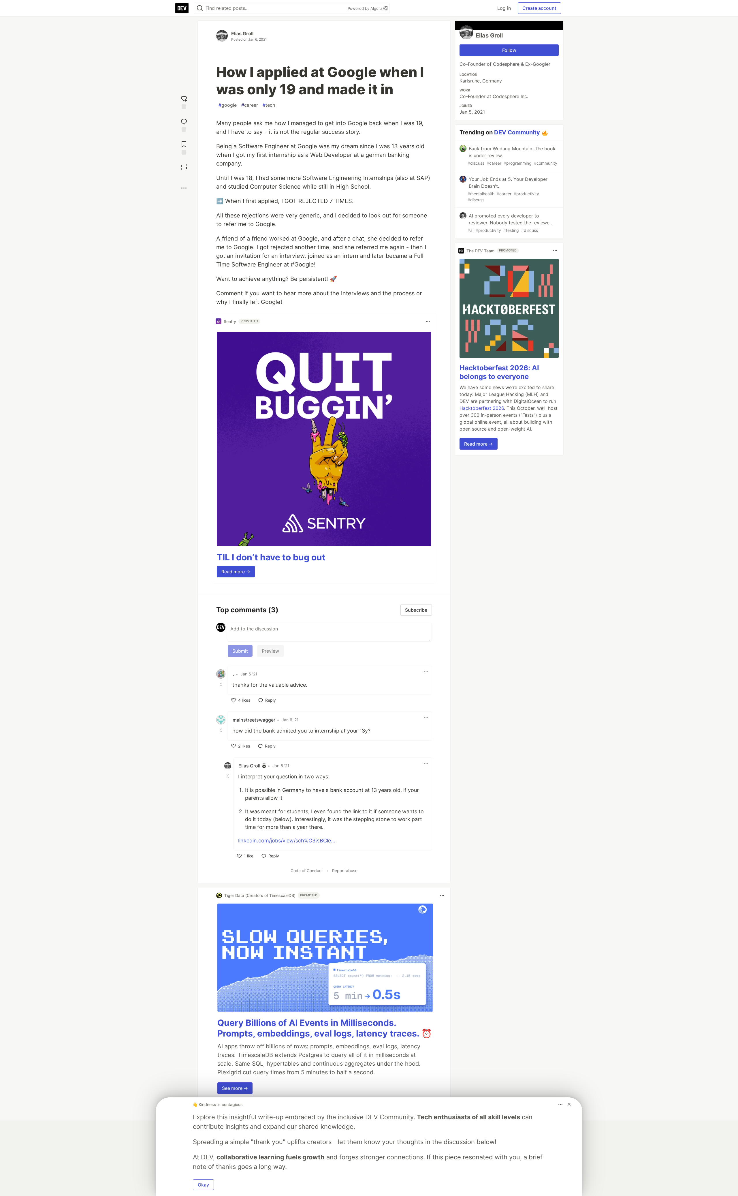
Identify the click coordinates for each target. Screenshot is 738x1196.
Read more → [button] (235, 571)
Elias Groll (242, 33)
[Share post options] (184, 188)
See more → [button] (235, 1088)
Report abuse (344, 870)
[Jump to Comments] (184, 124)
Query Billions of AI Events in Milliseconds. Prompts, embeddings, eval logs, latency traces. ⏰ (324, 1028)
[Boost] (184, 167)
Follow (509, 50)
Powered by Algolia (365, 8)
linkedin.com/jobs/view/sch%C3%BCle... (286, 841)
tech (269, 105)
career (249, 105)
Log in (504, 8)
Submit (240, 651)
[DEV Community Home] (182, 8)
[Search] (200, 8)
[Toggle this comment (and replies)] (221, 684)
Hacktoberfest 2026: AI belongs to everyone (499, 372)
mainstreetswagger (254, 720)
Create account (539, 8)
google (228, 105)
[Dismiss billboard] (569, 1104)
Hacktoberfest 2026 (482, 408)
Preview (270, 651)
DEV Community (517, 132)
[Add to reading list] (184, 147)
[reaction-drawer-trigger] (183, 102)
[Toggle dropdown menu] (427, 321)
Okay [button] (203, 1185)
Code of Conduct (307, 870)
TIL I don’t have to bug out (271, 557)
